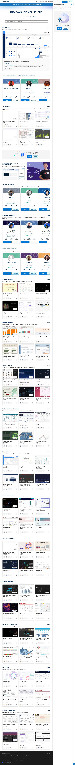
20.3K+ (15, 567)
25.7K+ (31, 438)
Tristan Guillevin (5, 142)
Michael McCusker (22, 356)
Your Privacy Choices (7, 762)
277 (43, 643)
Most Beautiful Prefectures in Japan (42, 596)
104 (43, 316)
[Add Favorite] (47, 69)
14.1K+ (32, 395)
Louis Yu (37, 400)
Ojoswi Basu (21, 123)
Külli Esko (4, 339)
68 (10, 298)
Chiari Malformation (23, 699)
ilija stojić (20, 339)
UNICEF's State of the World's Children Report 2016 (42, 639)
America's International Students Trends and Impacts (25, 485)
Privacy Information (15, 758)
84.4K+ (48, 635)
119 (27, 661)
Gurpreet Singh (5, 443)
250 (43, 704)
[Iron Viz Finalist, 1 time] (31, 202)
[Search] (37, 2)
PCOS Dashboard (23, 681)
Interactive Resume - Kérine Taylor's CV (25, 510)
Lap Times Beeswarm (8, 312)
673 (11, 704)
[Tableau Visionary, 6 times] (29, 200)
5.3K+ (48, 653)
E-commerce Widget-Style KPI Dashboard (26, 743)
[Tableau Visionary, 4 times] (45, 203)
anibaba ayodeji (38, 745)
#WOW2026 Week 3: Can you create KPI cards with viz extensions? (42, 140)
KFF (20, 659)
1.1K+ (48, 721)
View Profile (15, 100)
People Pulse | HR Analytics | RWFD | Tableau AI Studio (42, 725)
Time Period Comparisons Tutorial (25, 553)
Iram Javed (5, 639)
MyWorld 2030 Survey (8, 656)
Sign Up (64, 1)
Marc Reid (5, 615)
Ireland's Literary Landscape (9, 398)
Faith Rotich (21, 554)
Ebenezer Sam (21, 745)
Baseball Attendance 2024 (41, 293)
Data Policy (22, 758)
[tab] (74, 4)
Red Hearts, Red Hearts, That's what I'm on (42, 399)
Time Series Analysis (40, 552)
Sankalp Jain (38, 702)
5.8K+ (48, 352)
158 (27, 427)
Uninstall (13, 760)
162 (10, 661)
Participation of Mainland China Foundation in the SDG (42, 657)
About (12, 755)
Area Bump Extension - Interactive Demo (8, 140)
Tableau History (39, 570)
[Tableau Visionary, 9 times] (27, 267)
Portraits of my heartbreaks (9, 379)
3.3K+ (16, 352)
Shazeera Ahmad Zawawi (7, 381)
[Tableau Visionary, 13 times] (11, 265)
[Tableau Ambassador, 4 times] (27, 93)
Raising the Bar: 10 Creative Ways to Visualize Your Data (9, 356)
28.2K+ (31, 592)
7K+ (16, 395)
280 (11, 316)
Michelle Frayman (6, 528)
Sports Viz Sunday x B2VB (41, 312)
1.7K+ (48, 56)
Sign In (70, 1)
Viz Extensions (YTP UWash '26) (9, 122)
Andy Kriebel (5, 554)
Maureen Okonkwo (39, 468)
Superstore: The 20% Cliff (25, 724)
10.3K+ (48, 290)
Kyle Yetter (37, 142)
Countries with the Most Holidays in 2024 (24, 596)
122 (27, 618)
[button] (45, 753)
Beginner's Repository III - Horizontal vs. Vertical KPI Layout (41, 356)
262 (43, 384)
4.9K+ (16, 118)
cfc (36, 659)
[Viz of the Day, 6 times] (27, 202)
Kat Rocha (5, 357)
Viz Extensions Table (23, 121)
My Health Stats (6, 681)
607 (43, 532)
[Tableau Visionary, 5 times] (32, 233)
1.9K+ (32, 721)
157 (10, 384)
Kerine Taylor (21, 511)
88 (10, 427)
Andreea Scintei (22, 399)
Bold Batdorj (38, 727)
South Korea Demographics (9, 613)
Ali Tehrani (21, 313)
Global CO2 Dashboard (41, 423)
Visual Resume (39, 509)
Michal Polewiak (5, 744)
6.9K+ (32, 506)
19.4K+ (48, 592)
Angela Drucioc (38, 553)
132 (27, 532)
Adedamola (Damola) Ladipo (40, 510)
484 (11, 575)
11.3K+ (32, 635)
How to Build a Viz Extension (42, 121)
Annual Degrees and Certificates (7, 485)
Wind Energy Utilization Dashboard (24, 423)
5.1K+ (16, 290)
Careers (23, 755)
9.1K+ (32, 696)
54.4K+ (31, 567)
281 (10, 470)
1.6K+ (48, 333)
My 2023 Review (6, 570)
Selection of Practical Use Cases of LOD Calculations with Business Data (9, 337)
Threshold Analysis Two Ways (42, 336)
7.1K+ (32, 352)
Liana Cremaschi (22, 142)
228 (11, 532)
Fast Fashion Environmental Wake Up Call (25, 442)
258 (27, 704)
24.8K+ (47, 506)
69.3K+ (48, 549)
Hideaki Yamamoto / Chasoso (40, 313)
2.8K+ (32, 118)
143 (43, 618)
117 (27, 359)
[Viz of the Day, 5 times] (9, 267)
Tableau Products (17, 755)
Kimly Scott (37, 528)
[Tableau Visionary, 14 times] (45, 265)
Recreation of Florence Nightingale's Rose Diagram (25, 140)
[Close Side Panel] (71, 4)
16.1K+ (15, 438)
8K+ (16, 549)
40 (43, 126)
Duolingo (21, 466)
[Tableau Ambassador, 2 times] (11, 93)
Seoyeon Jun (38, 381)
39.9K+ (31, 610)
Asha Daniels (5, 467)
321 (27, 686)
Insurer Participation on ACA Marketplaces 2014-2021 (25, 657)
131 (27, 298)
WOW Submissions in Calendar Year (26, 571)
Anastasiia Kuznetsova (23, 295)
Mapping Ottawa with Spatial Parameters (9, 596)
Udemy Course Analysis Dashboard (41, 467)
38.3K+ (15, 610)
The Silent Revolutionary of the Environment (26, 380)
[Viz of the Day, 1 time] (49, 265)
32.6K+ (31, 481)
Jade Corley (21, 701)
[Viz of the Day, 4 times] (32, 93)
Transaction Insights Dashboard (40, 743)
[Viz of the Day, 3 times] (13, 203)
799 (43, 427)
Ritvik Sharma (5, 124)
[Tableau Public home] (6, 1)
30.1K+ (15, 696)
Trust (2, 755)
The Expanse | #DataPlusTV (25, 398)
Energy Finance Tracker (8, 423)
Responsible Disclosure (6, 760)
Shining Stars (39, 379)
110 (43, 298)
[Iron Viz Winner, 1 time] (45, 235)
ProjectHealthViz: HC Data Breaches (41, 700)
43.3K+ (47, 438)
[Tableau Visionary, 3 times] (9, 203)
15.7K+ (31, 463)
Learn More (33, 16)
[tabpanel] (62, 384)
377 (27, 470)
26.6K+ (48, 524)
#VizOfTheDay (10, 65)
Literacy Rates (6, 466)
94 (10, 747)
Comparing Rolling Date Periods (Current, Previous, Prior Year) (9, 553)
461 (43, 686)
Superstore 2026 (7, 743)
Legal (3, 758)
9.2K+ (32, 290)
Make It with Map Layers (24, 355)
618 (10, 618)
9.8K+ (32, 524)
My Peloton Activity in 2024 (25, 312)
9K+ (16, 635)
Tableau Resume (6, 509)
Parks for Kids (39, 613)
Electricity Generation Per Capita (41, 442)
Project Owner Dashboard (9, 724)
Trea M (4, 399)
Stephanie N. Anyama (23, 425)
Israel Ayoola (38, 357)
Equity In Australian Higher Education (41, 485)
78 (10, 359)
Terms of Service (8, 758)
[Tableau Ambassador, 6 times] (47, 201)
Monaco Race (22, 293)
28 (10, 126)
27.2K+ (31, 678)
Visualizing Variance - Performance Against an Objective (24, 337)
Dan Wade (5, 313)
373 (11, 686)
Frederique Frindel (39, 123)
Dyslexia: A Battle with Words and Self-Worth (9, 700)
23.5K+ (47, 567)
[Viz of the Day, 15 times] (27, 235)
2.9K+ (16, 506)
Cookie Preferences (19, 760)
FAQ (8, 755)
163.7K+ (15, 481)
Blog (5, 755)
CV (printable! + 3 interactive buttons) (25, 528)
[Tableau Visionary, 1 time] (45, 94)
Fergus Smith (21, 443)
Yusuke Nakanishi (38, 615)
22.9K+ (15, 592)
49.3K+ (48, 678)
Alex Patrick (21, 726)
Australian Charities (7, 638)
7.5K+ (48, 481)
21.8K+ (15, 653)
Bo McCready (5, 295)
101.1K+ (47, 463)
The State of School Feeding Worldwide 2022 (25, 639)
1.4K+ (16, 721)
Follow (7, 100)
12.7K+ (15, 524)
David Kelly (5, 726)
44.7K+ (31, 653)
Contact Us (28, 755)
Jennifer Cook (5, 702)
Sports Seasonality (7, 293)
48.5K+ (31, 549)
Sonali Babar (21, 573)
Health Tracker (39, 681)
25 (10, 341)
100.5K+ (15, 463)
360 (43, 575)
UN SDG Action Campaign (7, 658)
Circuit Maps (22, 613)
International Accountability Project (9, 424)
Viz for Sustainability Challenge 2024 (7, 442)
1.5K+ (48, 118)
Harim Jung (37, 424)
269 (27, 316)
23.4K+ (15, 678)
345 (27, 575)
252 (27, 643)
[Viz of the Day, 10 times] (9, 236)
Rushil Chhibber (38, 443)
